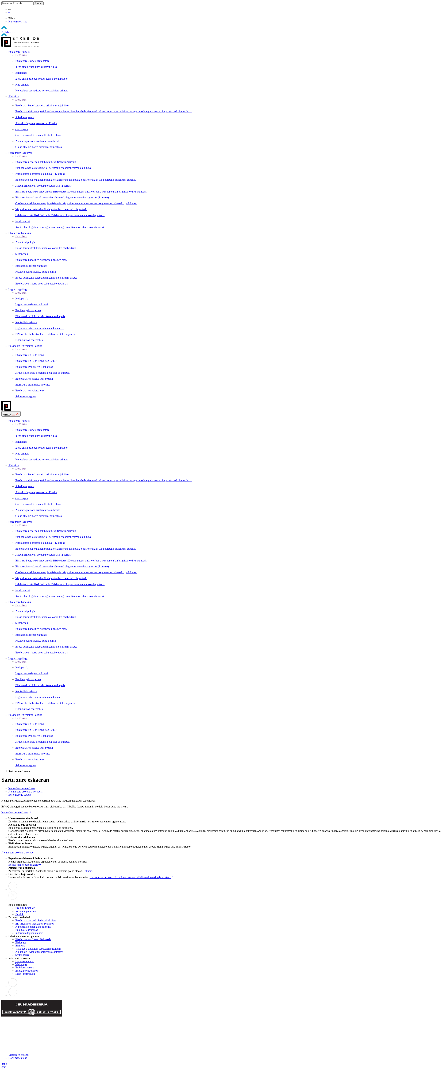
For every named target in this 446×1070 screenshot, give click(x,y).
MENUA (7, 414)
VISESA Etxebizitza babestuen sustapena (38, 948)
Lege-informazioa (25, 973)
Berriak (19, 914)
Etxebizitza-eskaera (19, 51)
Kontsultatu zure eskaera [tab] (21, 788)
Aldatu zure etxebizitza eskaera (18, 852)
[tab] (226, 788)
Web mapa (21, 964)
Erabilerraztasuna (24, 967)
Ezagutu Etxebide (25, 907)
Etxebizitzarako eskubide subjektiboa (35, 920)
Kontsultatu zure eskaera (14, 812)
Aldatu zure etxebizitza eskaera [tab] (25, 791)
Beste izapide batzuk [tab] (19, 794)
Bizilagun (20, 942)
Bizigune (20, 945)
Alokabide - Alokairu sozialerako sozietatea (39, 951)
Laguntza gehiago (18, 289)
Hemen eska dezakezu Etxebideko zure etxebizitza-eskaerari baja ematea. (130, 877)
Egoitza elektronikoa (26, 929)
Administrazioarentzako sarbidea (33, 926)
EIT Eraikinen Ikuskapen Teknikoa (34, 923)
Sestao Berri (22, 954)
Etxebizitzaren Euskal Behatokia (33, 939)
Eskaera (87, 870)
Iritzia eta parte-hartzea (27, 911)
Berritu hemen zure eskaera (23, 864)
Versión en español (18, 1054)
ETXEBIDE (8, 31)
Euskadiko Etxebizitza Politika (25, 345)
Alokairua (13, 96)
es (9, 12)
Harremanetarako (17, 21)
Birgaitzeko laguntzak (20, 152)
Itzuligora (4, 1065)
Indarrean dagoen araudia (29, 933)
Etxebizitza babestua (19, 233)
